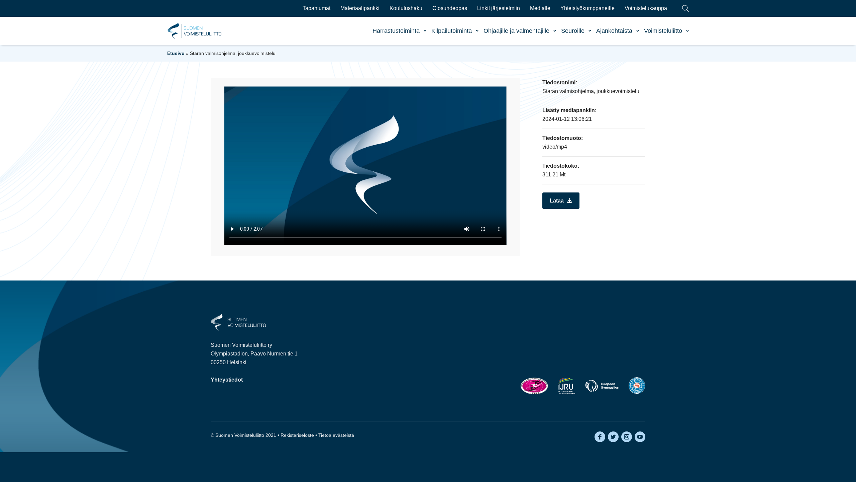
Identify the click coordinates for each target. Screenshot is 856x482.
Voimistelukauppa (646, 8)
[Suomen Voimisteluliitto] (238, 322)
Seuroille (572, 30)
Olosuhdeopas (449, 8)
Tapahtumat (316, 8)
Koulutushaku (406, 8)
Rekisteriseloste (297, 435)
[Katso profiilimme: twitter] (613, 436)
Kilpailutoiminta (451, 30)
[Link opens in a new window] (534, 385)
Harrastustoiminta (396, 30)
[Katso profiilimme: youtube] (640, 436)
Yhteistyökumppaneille (587, 8)
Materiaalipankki (360, 8)
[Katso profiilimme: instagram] (626, 436)
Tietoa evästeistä (336, 435)
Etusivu (176, 53)
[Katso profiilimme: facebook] (600, 436)
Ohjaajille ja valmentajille (516, 30)
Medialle (540, 8)
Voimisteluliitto (663, 30)
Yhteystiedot (227, 380)
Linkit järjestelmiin (498, 8)
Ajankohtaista (614, 30)
